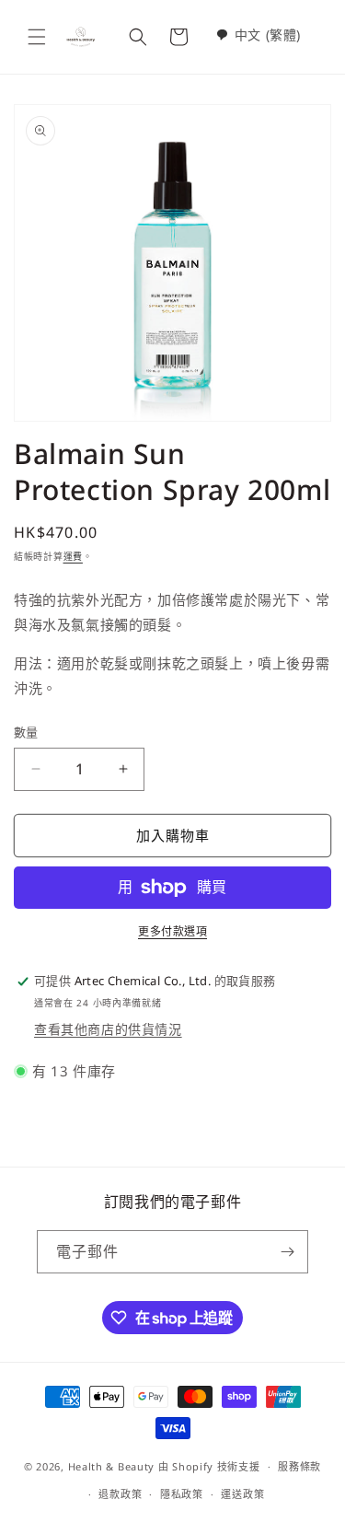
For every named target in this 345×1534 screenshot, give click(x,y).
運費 (73, 556)
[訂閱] (287, 1251)
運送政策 (242, 1494)
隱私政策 (181, 1494)
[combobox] (258, 34)
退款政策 (120, 1494)
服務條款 (299, 1466)
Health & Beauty (111, 1466)
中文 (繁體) (268, 34)
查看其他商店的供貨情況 (108, 1029)
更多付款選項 (172, 931)
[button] (37, 37)
